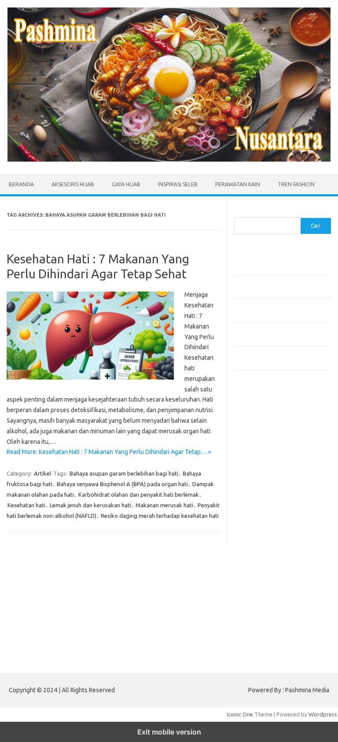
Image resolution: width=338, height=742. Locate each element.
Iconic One (240, 714)
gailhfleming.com (261, 569)
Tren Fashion (296, 184)
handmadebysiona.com (269, 459)
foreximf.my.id (257, 509)
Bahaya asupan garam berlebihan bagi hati (124, 473)
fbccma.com (254, 433)
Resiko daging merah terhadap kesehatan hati (160, 516)
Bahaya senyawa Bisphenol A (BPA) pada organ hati (122, 484)
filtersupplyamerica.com (270, 442)
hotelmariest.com (262, 467)
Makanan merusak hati (164, 505)
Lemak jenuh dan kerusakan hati (90, 505)
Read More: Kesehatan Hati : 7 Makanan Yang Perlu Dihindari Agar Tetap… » (109, 451)
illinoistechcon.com (263, 602)
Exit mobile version (169, 731)
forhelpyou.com (259, 560)
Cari (239, 212)
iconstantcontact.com (266, 484)
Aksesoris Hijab (72, 184)
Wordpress (323, 714)
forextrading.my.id (263, 535)
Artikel (42, 473)
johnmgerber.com (262, 628)
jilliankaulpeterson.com (269, 611)
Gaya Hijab (126, 184)
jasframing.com (259, 501)
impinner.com (256, 493)
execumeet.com (260, 425)
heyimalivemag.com (264, 577)
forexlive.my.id (258, 518)
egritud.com (254, 552)
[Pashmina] (169, 159)
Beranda (21, 184)
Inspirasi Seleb (178, 184)
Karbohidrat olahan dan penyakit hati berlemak (138, 494)
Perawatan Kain (237, 184)
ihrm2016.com (257, 594)
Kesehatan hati (26, 505)
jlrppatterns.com (260, 620)
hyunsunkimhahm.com (267, 586)
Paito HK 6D (249, 649)
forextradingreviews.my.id (274, 527)
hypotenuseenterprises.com (276, 476)
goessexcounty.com (265, 450)
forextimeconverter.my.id (272, 543)
